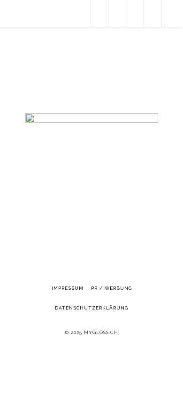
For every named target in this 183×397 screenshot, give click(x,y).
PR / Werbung (111, 288)
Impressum (68, 288)
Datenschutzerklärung (91, 307)
